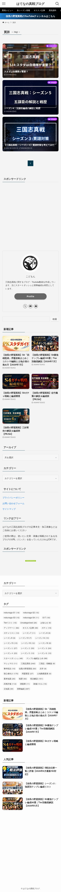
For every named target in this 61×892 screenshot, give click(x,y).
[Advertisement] (30, 216)
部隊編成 (23, 688)
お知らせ (46, 622)
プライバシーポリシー (13, 497)
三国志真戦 (28, 663)
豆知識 (8, 688)
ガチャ (46, 627)
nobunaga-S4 (31, 617)
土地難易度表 (44, 673)
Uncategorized (28, 622)
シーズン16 (28, 643)
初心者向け (11, 673)
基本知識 (9, 678)
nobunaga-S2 (31, 612)
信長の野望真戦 (27, 668)
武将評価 (10, 683)
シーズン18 (44, 643)
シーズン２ (27, 648)
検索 (55, 319)
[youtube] (30, 306)
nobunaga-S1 (12, 612)
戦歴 (23, 678)
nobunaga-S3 (12, 617)
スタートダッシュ (13, 658)
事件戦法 (9, 668)
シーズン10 (25, 637)
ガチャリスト (11, 633)
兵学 (43, 668)
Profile (30, 296)
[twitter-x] (25, 306)
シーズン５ (27, 653)
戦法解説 (36, 678)
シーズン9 (9, 637)
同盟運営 (27, 673)
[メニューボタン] (4, 3)
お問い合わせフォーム (13, 503)
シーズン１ (10, 648)
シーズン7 (29, 633)
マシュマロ (10, 663)
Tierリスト (10, 622)
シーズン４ (10, 653)
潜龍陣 (25, 683)
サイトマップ (9, 508)
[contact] (36, 306)
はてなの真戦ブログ (30, 3)
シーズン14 (42, 637)
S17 (46, 617)
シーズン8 (45, 633)
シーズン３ (44, 648)
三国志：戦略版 (47, 663)
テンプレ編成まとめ (36, 658)
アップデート (11, 627)
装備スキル (40, 683)
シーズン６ (44, 653)
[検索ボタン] (57, 3)
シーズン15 (11, 643)
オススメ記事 (30, 627)
